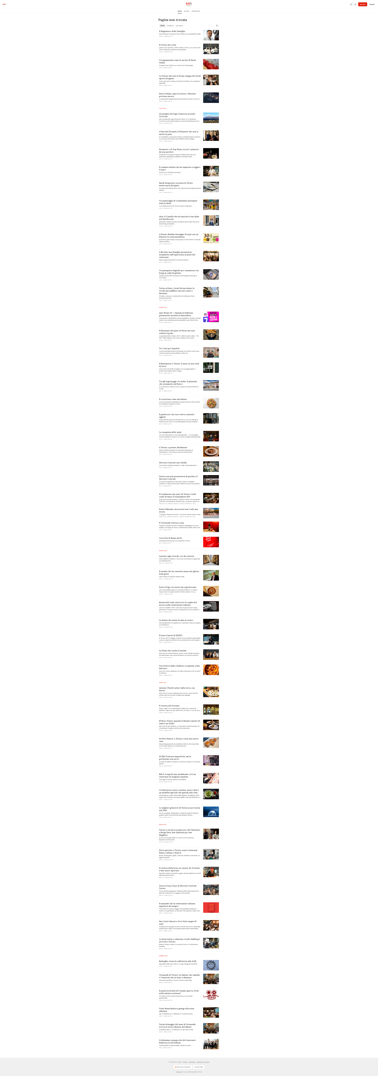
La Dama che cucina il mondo (172, 650)
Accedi (372, 4)
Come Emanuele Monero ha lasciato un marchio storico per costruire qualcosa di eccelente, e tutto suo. (179, 352)
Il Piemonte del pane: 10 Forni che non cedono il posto (177, 331)
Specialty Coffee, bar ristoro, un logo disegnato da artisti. (178, 964)
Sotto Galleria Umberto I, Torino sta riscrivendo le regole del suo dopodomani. (179, 560)
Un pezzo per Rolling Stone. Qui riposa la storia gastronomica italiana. (180, 189)
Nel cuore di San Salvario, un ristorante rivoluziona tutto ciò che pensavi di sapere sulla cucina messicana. (179, 727)
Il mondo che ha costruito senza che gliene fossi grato (179, 572)
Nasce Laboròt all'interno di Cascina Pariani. (174, 260)
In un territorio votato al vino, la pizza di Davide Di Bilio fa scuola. (178, 388)
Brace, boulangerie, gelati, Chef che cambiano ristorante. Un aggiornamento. (179, 856)
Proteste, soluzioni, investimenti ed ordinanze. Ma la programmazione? (177, 297)
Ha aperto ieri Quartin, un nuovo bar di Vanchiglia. (176, 65)
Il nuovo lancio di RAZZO (170, 635)
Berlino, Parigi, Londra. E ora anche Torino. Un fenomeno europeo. (178, 945)
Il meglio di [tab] (170, 26)
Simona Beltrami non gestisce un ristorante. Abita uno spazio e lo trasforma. (180, 624)
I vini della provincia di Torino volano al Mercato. (175, 206)
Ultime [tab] (162, 26)
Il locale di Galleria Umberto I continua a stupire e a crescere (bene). (179, 763)
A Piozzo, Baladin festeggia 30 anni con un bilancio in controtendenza (178, 235)
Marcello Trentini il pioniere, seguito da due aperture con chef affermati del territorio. (180, 874)
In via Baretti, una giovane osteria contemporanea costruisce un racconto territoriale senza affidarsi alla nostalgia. (179, 138)
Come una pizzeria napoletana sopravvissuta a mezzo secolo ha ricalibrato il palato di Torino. (179, 403)
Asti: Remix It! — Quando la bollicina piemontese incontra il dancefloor (176, 314)
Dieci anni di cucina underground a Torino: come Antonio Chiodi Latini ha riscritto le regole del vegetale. (178, 694)
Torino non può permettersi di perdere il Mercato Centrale (178, 477)
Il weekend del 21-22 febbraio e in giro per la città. (176, 1030)
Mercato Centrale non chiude (173, 462)
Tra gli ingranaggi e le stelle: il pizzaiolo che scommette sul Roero (178, 382)
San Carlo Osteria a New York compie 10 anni (177, 922)
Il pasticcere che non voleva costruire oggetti (177, 415)
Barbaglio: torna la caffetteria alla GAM (177, 961)
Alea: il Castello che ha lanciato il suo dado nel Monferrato (179, 217)
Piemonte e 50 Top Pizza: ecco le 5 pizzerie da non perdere (179, 150)
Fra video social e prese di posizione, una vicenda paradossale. (175, 997)
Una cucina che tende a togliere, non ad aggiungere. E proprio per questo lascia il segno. (177, 370)
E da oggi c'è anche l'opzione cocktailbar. (172, 779)
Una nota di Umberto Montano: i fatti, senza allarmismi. (178, 465)
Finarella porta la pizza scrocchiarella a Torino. (174, 541)
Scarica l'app (199, 1067)
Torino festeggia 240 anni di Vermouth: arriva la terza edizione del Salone (177, 1025)
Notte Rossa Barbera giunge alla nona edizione (176, 1009)
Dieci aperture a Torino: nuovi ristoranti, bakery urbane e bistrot (178, 851)
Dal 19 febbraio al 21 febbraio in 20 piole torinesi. (176, 1014)
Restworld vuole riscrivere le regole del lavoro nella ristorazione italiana (178, 603)
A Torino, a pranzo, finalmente (173, 447)
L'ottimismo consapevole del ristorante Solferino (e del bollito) (177, 1041)
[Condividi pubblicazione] (355, 4)
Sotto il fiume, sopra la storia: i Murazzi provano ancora (177, 95)
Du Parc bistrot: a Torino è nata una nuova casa (179, 739)
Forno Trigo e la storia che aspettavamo (177, 587)
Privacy (185, 1062)
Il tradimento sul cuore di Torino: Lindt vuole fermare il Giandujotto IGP (177, 495)
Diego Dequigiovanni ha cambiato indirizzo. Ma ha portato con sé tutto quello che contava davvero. (179, 745)
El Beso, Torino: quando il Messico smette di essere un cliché (179, 722)
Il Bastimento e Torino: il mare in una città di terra (179, 364)
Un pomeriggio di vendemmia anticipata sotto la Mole (178, 202)
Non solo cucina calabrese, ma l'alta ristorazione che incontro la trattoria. (179, 672)
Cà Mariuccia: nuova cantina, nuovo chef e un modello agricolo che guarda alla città (179, 791)
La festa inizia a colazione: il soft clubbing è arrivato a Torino (179, 940)
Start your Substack (183, 1067)
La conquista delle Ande (170, 432)
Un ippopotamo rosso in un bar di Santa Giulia (177, 61)
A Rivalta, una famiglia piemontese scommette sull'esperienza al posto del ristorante (177, 254)
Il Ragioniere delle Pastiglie (172, 31)
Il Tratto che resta (167, 45)
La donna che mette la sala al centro (176, 620)
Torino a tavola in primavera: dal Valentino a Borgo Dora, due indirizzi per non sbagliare (179, 832)
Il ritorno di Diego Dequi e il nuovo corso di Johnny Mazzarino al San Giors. (176, 839)
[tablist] (171, 26)
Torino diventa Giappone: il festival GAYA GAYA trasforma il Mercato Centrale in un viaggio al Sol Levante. (179, 892)
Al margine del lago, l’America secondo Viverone (177, 115)
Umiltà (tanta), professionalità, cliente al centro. (175, 1045)
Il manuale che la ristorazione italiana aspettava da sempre (177, 904)
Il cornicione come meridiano (173, 399)
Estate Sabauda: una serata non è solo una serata (178, 510)
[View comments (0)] (174, 39)
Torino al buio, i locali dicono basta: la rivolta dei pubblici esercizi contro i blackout (176, 291)
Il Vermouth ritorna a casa (171, 523)
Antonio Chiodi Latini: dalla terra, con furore (177, 689)
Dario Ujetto (168, 36)
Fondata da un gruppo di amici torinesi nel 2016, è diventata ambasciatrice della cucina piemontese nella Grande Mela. (179, 927)
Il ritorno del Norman (169, 706)
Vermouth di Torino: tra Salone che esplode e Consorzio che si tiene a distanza (179, 976)
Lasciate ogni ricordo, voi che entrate (176, 556)
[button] (179, 11)
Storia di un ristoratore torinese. (170, 172)
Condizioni (192, 1062)
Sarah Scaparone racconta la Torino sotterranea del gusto (176, 184)
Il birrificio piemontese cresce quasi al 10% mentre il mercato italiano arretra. (180, 240)
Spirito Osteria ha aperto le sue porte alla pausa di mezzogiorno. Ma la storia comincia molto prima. (176, 451)
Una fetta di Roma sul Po (170, 538)
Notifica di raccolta (203, 1062)
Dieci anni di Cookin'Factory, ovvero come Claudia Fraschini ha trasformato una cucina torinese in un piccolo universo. (179, 654)
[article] (189, 35)
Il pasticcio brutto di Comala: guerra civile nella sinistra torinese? (179, 992)
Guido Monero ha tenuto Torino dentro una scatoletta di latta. (180, 34)
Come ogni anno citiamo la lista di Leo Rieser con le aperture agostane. (179, 82)
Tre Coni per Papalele (169, 348)
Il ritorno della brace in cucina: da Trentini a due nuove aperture (179, 869)
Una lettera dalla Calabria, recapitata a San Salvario (179, 667)
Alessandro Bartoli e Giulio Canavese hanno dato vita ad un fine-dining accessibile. (179, 223)
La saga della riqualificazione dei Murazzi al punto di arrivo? (179, 99)
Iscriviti (363, 4)
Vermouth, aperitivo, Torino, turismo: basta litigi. (175, 980)
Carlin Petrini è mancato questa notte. (172, 577)
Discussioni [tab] (179, 26)
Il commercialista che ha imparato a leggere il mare (180, 168)
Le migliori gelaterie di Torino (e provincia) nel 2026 (179, 809)
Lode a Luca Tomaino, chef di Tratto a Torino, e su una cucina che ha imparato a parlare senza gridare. (179, 48)
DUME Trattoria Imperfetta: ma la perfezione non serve (175, 757)
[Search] (351, 4)
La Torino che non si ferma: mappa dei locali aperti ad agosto (180, 77)
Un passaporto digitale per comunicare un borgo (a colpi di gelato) (179, 271)
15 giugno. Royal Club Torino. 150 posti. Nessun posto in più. (180, 514)
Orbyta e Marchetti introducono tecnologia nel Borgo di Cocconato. (178, 277)
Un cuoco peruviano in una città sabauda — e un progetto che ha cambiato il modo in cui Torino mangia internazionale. (180, 436)
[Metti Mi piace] (160, 126)
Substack (179, 1072)
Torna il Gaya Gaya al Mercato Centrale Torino (178, 887)
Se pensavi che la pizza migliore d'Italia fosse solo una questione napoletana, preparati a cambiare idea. (177, 156)
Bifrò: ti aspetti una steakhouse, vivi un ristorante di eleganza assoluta (177, 775)
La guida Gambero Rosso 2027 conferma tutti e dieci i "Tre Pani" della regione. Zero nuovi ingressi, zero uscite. (179, 337)
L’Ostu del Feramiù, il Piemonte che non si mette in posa (178, 132)
